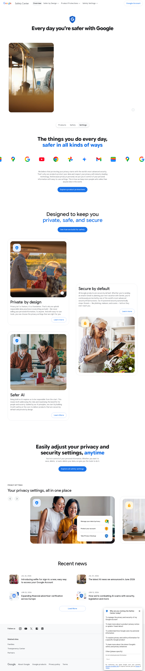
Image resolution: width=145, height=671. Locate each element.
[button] (133, 109)
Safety (73, 125)
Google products (39, 664)
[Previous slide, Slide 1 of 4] (10, 498)
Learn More (59, 415)
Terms (65, 664)
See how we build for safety (72, 230)
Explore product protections (72, 190)
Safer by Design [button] (50, 3)
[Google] (12, 664)
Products (62, 125)
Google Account (133, 3)
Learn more (59, 320)
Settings (83, 125)
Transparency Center (16, 649)
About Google (24, 664)
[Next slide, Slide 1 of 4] (17, 498)
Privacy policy (54, 664)
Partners (11, 653)
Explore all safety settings (72, 469)
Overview (37, 3)
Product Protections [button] (69, 3)
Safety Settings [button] (89, 3)
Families (11, 644)
